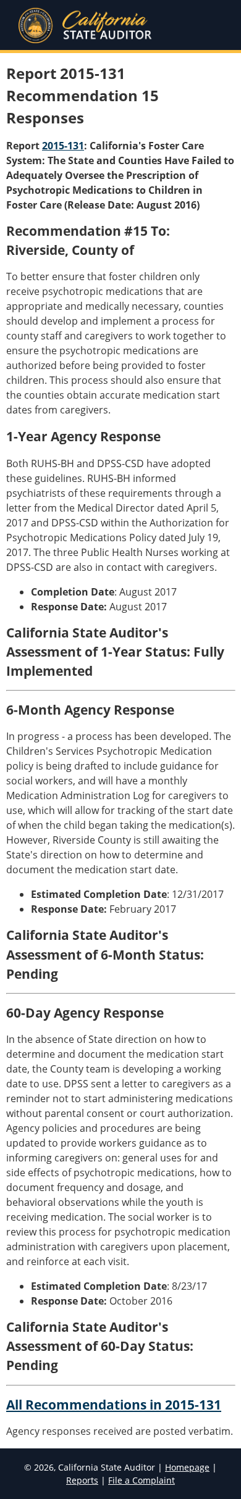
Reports (82, 1480)
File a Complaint (141, 1480)
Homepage (187, 1467)
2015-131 (63, 145)
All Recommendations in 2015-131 (113, 1404)
